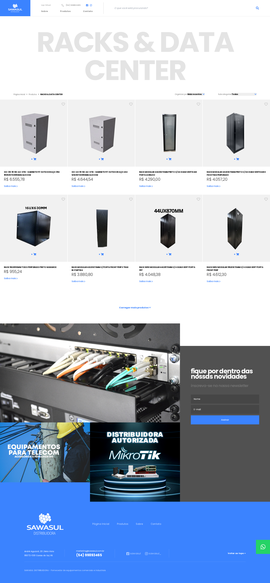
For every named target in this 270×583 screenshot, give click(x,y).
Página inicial (19, 94)
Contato (88, 11)
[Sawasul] (15, 8)
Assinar (225, 419)
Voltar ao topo (236, 553)
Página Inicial (100, 524)
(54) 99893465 (73, 5)
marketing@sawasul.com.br (90, 551)
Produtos (65, 11)
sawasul (135, 553)
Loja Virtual (46, 5)
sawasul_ (154, 553)
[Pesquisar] (257, 8)
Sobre (44, 11)
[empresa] (45, 524)
